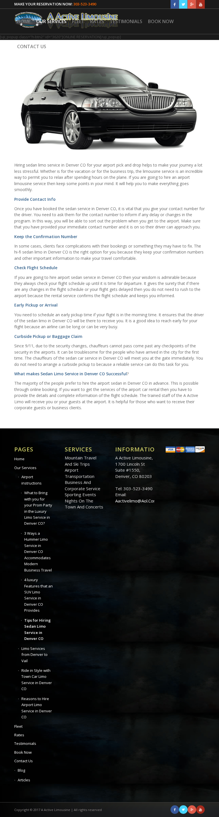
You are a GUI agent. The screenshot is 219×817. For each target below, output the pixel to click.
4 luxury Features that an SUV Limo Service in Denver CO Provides (38, 595)
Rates (19, 734)
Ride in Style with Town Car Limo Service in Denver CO (36, 679)
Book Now (23, 752)
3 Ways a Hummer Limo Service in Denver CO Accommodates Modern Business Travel (38, 552)
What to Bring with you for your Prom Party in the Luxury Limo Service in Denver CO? (38, 508)
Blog (21, 770)
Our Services (25, 467)
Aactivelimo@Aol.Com (136, 501)
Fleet (18, 726)
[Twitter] (183, 4)
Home (19, 458)
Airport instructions (31, 479)
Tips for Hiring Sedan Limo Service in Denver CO (37, 629)
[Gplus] (192, 4)
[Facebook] (175, 4)
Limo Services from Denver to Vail (34, 654)
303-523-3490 (84, 4)
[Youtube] (200, 4)
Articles (24, 779)
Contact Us (23, 760)
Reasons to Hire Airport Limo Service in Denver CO (36, 707)
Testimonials (25, 743)
